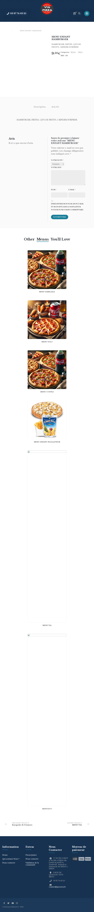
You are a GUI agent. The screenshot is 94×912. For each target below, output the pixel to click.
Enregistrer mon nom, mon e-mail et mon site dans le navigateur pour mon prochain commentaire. (67, 207)
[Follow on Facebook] (4, 903)
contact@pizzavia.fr (57, 887)
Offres (80, 52)
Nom (53, 190)
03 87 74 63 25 (18, 13)
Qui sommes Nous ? (10, 859)
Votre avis (56, 167)
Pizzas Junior (31, 855)
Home (5, 855)
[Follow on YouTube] (12, 903)
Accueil (8, 31)
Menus (15, 31)
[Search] (79, 14)
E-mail (72, 190)
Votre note (57, 160)
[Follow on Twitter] (8, 903)
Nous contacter (8, 863)
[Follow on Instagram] (17, 903)
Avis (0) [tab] (55, 107)
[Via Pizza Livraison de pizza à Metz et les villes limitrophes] (47, 8)
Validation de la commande (32, 864)
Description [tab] (40, 107)
